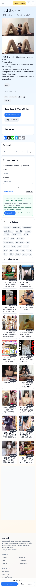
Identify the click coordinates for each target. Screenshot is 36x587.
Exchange (9, 129)
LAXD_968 (13, 97)
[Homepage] (2, 3)
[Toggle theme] (28, 3)
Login (18, 187)
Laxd (6, 85)
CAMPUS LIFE (6, 558)
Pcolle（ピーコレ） (25, 558)
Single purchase (11, 120)
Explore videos (23, 563)
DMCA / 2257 (6, 571)
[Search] (30, 152)
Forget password (8, 192)
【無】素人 (7, 100)
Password (6, 178)
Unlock (9, 584)
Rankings (4, 563)
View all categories (11, 259)
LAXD (6, 97)
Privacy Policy (6, 574)
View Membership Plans (25, 213)
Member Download (12, 115)
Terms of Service (7, 577)
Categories (22, 560)
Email (5, 169)
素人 (19, 97)
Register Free (29, 192)
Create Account (19, 3)
